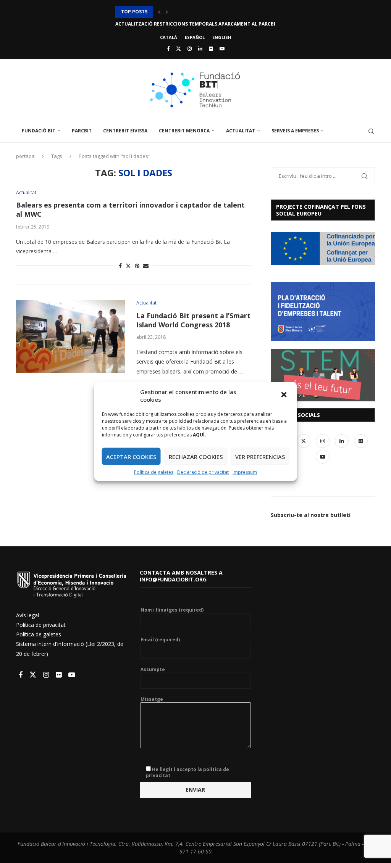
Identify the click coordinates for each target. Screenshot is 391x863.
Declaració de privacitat (203, 472)
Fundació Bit (38, 130)
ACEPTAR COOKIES (131, 456)
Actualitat (240, 130)
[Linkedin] (200, 48)
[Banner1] (323, 248)
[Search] (371, 131)
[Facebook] (168, 48)
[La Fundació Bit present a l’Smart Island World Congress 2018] (70, 336)
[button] (284, 395)
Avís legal (27, 615)
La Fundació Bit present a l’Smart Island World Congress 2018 (193, 320)
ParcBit (82, 130)
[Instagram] (189, 48)
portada (25, 156)
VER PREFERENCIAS (260, 456)
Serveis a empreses (295, 130)
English (221, 37)
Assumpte (153, 670)
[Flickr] (211, 48)
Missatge (152, 699)
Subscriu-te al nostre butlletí (311, 514)
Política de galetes (153, 472)
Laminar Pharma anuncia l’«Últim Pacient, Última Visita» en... (195, 24)
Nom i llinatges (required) (172, 610)
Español (195, 37)
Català (168, 37)
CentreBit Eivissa (125, 130)
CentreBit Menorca (184, 130)
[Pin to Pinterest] (137, 265)
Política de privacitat (41, 624)
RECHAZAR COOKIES (196, 456)
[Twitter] (178, 48)
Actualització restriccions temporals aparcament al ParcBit (196, 11)
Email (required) (160, 640)
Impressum (245, 472)
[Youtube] (222, 48)
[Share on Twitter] (128, 265)
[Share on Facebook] (120, 265)
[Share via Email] (146, 265)
